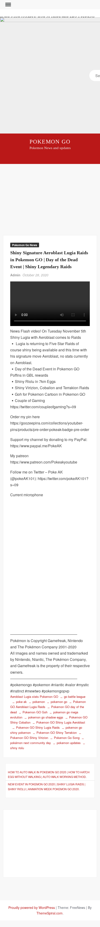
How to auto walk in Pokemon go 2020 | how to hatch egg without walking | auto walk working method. (49, 774)
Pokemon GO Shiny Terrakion (57, 732)
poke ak (21, 701)
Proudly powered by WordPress (31, 907)
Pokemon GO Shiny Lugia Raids (38, 727)
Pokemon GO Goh (35, 712)
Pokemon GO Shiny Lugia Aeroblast (60, 722)
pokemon (39, 701)
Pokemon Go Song (67, 737)
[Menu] (7, 4)
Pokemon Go (50, 142)
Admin (15, 275)
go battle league (74, 696)
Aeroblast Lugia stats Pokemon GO (34, 696)
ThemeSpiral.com (50, 913)
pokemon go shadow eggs (45, 717)
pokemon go (59, 701)
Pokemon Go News (24, 245)
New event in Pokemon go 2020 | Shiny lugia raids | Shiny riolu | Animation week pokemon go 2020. (46, 786)
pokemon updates (69, 743)
